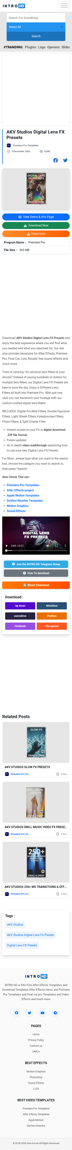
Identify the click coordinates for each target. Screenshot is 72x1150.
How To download (38, 573)
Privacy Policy (36, 1040)
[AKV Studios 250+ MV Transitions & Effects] (36, 862)
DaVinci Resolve (36, 1125)
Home (36, 1034)
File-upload (52, 626)
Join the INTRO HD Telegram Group (38, 564)
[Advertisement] (36, 89)
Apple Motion (36, 1120)
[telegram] (55, 1013)
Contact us (36, 1045)
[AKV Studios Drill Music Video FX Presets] (36, 802)
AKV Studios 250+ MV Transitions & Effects (38, 887)
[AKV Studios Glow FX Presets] (36, 742)
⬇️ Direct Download (36, 585)
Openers (53, 47)
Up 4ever (20, 605)
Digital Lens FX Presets (22, 945)
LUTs (36, 1088)
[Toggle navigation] (64, 5)
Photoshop (36, 1077)
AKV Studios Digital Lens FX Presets (30, 935)
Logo (41, 47)
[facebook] (16, 1013)
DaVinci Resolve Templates (25, 500)
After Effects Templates (36, 1114)
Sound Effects (16, 511)
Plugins (30, 47)
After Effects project (20, 490)
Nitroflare (52, 605)
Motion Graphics (18, 506)
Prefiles (51, 615)
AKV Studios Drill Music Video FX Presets (37, 827)
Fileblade (20, 626)
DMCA (36, 1051)
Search (36, 36)
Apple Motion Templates (23, 495)
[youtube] (42, 1013)
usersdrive (20, 615)
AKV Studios (15, 924)
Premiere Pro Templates (26, 145)
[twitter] (29, 1013)
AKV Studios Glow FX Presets (27, 767)
